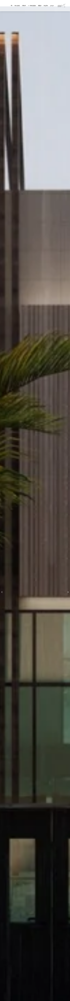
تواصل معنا (17, 5)
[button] (68, 592)
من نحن (52, 5)
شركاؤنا (39, 5)
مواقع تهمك (33, 5)
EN (11, 5)
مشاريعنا (46, 5)
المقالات (24, 5)
